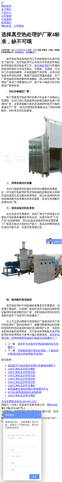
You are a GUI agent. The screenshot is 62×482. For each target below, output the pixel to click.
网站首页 (6, 6)
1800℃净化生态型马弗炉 (21, 395)
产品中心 (6, 12)
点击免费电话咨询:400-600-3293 (19, 401)
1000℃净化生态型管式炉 (21, 382)
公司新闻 (6, 16)
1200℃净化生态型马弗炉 (21, 369)
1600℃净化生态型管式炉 (21, 372)
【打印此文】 (19, 52)
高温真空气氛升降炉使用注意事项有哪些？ (32, 365)
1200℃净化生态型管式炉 (21, 379)
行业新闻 (6, 19)
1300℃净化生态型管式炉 (21, 375)
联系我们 (6, 22)
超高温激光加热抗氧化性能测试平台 (28, 389)
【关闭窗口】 (30, 52)
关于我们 (6, 9)
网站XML (52, 404)
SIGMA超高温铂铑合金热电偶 (24, 392)
